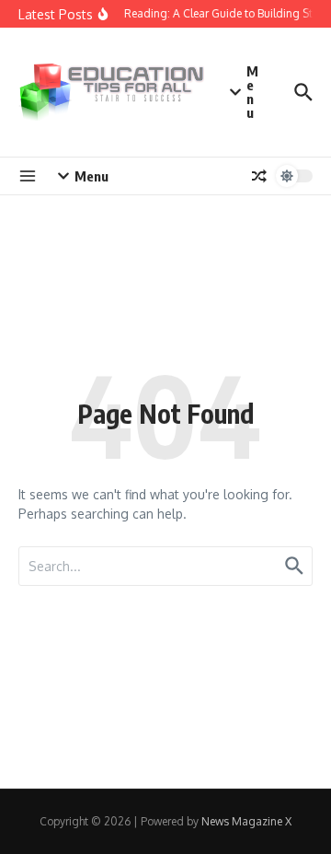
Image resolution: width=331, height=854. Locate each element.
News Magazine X (246, 821)
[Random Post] (259, 176)
